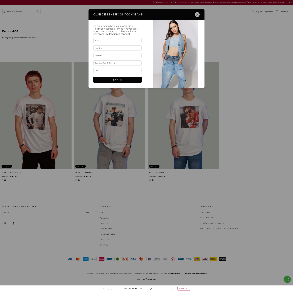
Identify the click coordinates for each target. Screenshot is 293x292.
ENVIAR (117, 79)
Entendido (184, 289)
